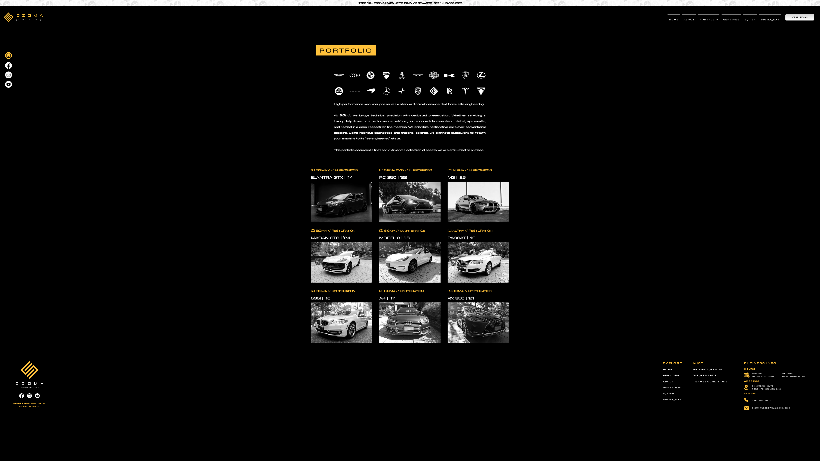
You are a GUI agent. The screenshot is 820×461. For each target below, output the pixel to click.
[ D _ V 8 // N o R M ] (29, 20)
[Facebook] (8, 65)
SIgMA (30, 15)
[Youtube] (8, 84)
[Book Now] (8, 55)
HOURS (750, 369)
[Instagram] (8, 74)
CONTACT (751, 393)
